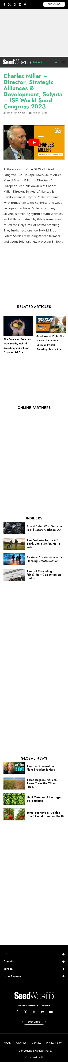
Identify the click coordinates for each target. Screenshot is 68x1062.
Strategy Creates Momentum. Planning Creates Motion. (45, 559)
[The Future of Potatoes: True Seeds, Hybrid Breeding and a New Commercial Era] (18, 335)
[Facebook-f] (4, 4)
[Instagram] (14, 4)
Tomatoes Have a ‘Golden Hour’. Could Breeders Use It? (46, 814)
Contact (36, 1042)
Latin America (12, 976)
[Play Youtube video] (34, 142)
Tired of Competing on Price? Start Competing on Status (44, 574)
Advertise (21, 1042)
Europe (37, 62)
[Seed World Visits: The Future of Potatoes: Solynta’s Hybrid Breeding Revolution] (51, 332)
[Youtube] (25, 4)
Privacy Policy (54, 1042)
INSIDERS (34, 518)
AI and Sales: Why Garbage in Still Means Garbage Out (44, 528)
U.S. (5, 954)
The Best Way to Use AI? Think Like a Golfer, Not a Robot (43, 543)
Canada (8, 961)
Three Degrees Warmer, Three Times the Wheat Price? (42, 783)
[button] (63, 62)
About (7, 1042)
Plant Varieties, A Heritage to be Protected (45, 799)
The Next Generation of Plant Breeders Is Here (42, 768)
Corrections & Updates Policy (35, 1050)
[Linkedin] (19, 4)
